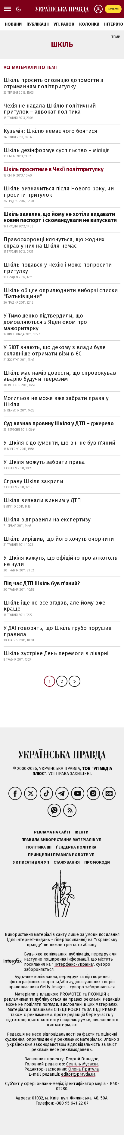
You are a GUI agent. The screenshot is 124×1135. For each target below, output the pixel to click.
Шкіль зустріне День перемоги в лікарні (56, 653)
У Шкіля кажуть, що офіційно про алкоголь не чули (60, 561)
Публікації (37, 24)
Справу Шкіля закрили (33, 481)
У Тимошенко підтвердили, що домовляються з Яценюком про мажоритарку (45, 321)
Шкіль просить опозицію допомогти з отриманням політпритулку (53, 83)
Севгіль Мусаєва (82, 1064)
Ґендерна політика (76, 847)
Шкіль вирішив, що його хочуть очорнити (59, 539)
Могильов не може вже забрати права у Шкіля (56, 401)
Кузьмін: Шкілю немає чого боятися (50, 131)
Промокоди (97, 862)
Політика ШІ (38, 847)
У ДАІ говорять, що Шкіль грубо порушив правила (58, 631)
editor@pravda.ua (78, 1074)
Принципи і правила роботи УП (61, 854)
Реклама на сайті (52, 832)
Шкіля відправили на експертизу (47, 519)
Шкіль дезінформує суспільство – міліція (57, 150)
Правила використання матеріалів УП (61, 839)
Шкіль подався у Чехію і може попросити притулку (58, 267)
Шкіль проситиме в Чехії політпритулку (54, 169)
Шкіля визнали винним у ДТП (42, 500)
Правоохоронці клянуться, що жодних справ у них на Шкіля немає (54, 242)
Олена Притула (83, 1069)
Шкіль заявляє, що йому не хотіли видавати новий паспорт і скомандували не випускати (60, 217)
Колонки (89, 24)
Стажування (67, 862)
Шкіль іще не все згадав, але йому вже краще (54, 605)
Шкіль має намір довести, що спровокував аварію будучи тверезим (60, 376)
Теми (115, 37)
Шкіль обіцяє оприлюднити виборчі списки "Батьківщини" (61, 293)
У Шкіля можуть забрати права (44, 462)
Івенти (81, 832)
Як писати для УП (31, 862)
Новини (13, 24)
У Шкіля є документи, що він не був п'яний (59, 442)
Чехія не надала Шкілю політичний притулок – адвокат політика (50, 108)
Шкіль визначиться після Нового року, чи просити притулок (59, 191)
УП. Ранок (64, 24)
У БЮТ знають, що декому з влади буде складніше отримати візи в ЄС (55, 350)
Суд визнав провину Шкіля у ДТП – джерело (59, 423)
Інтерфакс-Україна (73, 964)
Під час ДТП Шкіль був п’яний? (42, 583)
